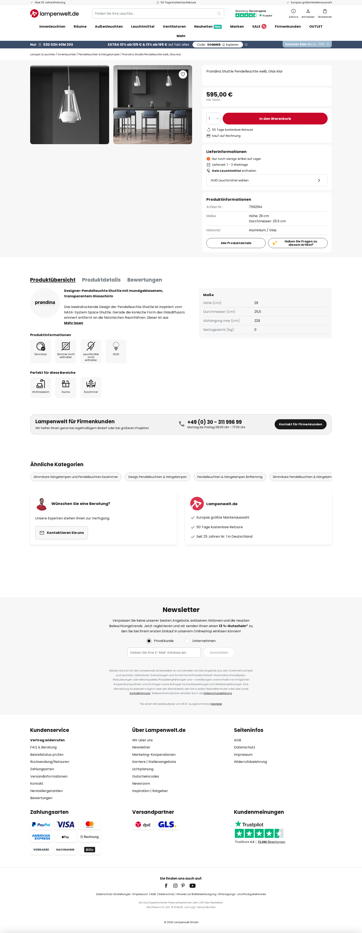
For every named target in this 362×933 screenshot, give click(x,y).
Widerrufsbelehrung (250, 761)
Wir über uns (142, 740)
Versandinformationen (48, 776)
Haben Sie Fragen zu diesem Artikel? (301, 243)
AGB (237, 740)
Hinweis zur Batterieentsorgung (196, 894)
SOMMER (218, 45)
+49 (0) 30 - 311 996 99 (214, 422)
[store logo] (54, 13)
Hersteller (216, 704)
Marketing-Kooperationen (154, 754)
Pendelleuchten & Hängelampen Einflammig (229, 477)
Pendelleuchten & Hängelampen (99, 54)
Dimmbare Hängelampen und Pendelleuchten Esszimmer (76, 477)
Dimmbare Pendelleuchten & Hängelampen (305, 477)
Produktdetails (101, 279)
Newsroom (141, 783)
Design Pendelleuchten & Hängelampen (157, 477)
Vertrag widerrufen (47, 740)
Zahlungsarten (42, 769)
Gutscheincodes (145, 776)
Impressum (243, 754)
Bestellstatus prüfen (46, 754)
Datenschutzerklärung (218, 693)
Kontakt (36, 783)
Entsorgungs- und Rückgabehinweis (242, 894)
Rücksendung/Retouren (49, 761)
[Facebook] (169, 885)
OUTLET (316, 26)
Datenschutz (244, 747)
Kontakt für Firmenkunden (300, 424)
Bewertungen (144, 279)
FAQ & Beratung (43, 747)
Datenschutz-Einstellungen (113, 894)
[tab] (52, 280)
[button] (183, 74)
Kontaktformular (140, 693)
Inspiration (141, 790)
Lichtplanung (142, 769)
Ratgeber (160, 790)
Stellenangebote (162, 761)
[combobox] (158, 13)
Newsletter (141, 747)
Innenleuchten (67, 54)
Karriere (139, 761)
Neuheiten (207, 26)
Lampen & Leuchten (42, 54)
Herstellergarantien (46, 790)
